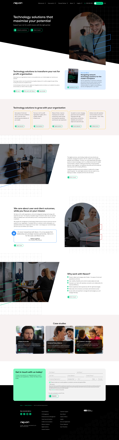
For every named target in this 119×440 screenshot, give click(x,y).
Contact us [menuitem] (99, 3)
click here (53, 389)
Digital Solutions (45, 426)
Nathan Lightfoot (35, 238)
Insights (61, 419)
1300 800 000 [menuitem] (89, 3)
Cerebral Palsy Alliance (55, 343)
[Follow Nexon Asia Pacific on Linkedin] (21, 414)
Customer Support (64, 411)
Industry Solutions (28, 405)
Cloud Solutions (45, 411)
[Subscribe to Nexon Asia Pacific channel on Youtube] (27, 414)
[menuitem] (42, 3)
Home (21, 405)
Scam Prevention (63, 426)
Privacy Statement (64, 424)
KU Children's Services (84, 341)
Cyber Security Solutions (47, 419)
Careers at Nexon (63, 416)
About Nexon (63, 414)
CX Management (45, 414)
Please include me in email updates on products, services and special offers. (68, 382)
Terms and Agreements (65, 421)
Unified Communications (47, 421)
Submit (54, 396)
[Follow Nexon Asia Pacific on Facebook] (24, 414)
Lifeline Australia (23, 341)
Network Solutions (46, 424)
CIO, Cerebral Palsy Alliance (35, 240)
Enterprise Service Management (48, 416)
